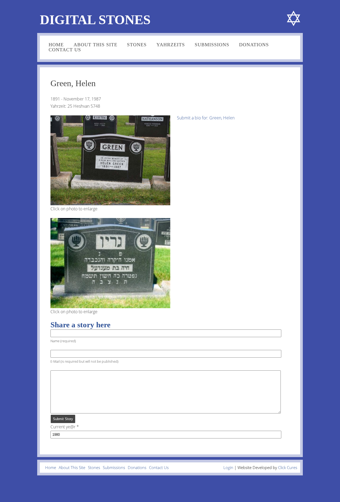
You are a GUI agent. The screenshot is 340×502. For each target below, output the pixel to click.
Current (62, 427)
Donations (254, 44)
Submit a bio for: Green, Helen (206, 118)
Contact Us (65, 49)
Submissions (212, 44)
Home (56, 44)
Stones (137, 44)
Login (228, 467)
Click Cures (287, 467)
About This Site (95, 44)
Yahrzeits (170, 44)
